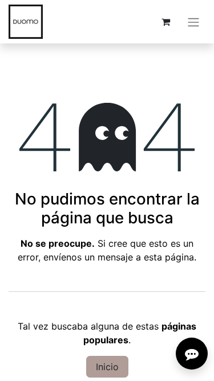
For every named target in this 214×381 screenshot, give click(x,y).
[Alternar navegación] (193, 21)
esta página (169, 257)
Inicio (107, 366)
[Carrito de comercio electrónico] (165, 21)
